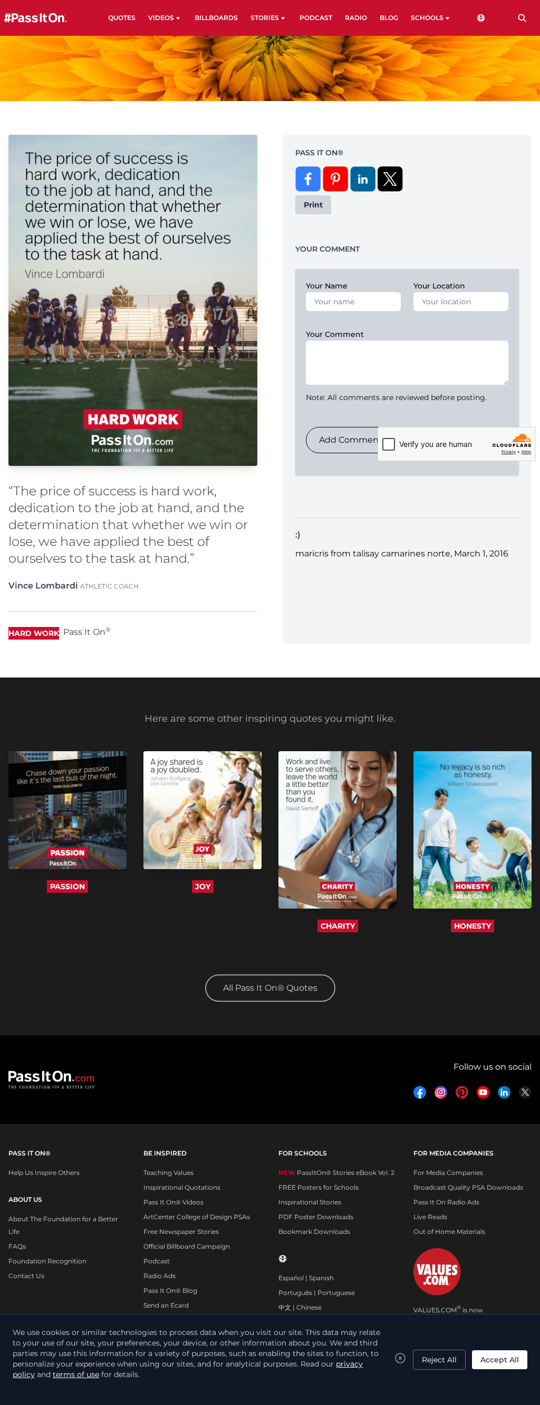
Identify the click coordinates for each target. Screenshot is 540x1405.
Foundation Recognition (47, 1261)
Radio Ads (159, 1276)
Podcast (156, 1261)
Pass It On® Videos (173, 1202)
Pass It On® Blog (170, 1290)
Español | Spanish (306, 1278)
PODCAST (316, 18)
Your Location (439, 286)
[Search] (522, 18)
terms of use (76, 1374)
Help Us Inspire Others (44, 1173)
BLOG (389, 18)
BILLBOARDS (216, 18)
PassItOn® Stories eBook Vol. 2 (336, 1173)
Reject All (439, 1359)
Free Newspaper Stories (181, 1231)
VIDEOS (161, 18)
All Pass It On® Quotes (270, 988)
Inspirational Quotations (181, 1187)
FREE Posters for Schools (318, 1187)
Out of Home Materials (449, 1231)
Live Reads (430, 1217)
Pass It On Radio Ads (446, 1202)
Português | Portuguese (316, 1293)
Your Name (327, 286)
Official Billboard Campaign (186, 1246)
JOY (202, 886)
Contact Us (26, 1276)
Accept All (499, 1359)
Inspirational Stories (309, 1202)
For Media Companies (448, 1173)
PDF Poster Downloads (315, 1217)
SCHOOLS (427, 18)
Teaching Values (168, 1173)
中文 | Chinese (300, 1307)
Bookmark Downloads (314, 1231)
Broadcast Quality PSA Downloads (468, 1187)
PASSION (67, 886)
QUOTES (122, 18)
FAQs (17, 1246)
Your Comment (335, 334)
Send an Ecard (166, 1305)
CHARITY (338, 926)
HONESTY (472, 926)
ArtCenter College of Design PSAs (196, 1217)
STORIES (264, 18)
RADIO (356, 18)
